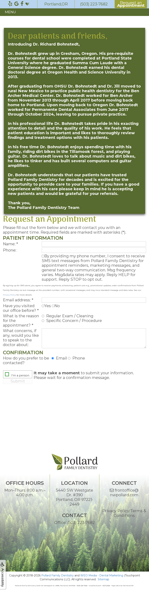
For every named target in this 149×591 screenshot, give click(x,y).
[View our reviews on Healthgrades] (27, 4)
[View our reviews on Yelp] (10, 4)
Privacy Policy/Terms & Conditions (124, 513)
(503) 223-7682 (81, 522)
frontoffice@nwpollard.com (124, 492)
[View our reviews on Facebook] (22, 4)
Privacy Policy (9, 295)
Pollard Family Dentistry (57, 575)
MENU (10, 12)
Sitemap (103, 579)
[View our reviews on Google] (16, 4)
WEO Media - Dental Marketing (101, 575)
